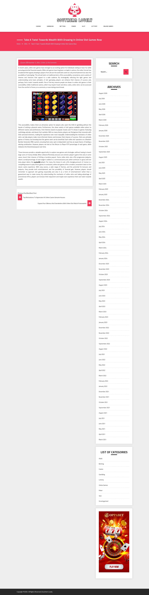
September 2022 (104, 344)
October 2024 (103, 210)
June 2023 (102, 296)
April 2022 (102, 370)
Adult (100, 458)
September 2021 (104, 407)
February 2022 (103, 381)
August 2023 (103, 285)
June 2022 (102, 359)
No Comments (52, 63)
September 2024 (104, 216)
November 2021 (104, 397)
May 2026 (102, 109)
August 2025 (103, 157)
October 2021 (103, 402)
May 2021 (102, 429)
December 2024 (104, 200)
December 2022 (104, 327)
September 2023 (104, 280)
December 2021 (104, 391)
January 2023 (103, 322)
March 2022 (102, 375)
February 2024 (103, 253)
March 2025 (102, 184)
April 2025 (102, 178)
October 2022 (103, 338)
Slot (83, 26)
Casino (38, 26)
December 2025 (104, 136)
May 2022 (102, 365)
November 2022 (104, 333)
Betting (62, 26)
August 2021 (103, 413)
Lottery (94, 26)
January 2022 (103, 386)
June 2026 (102, 104)
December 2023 (104, 264)
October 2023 (103, 274)
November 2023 (104, 269)
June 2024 (102, 232)
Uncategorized (103, 501)
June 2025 (102, 168)
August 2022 (103, 349)
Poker (74, 26)
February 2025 (103, 189)
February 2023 (103, 317)
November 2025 (104, 141)
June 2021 (102, 423)
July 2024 (102, 226)
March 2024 (102, 248)
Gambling (50, 26)
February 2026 (103, 125)
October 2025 (103, 146)
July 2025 (102, 162)
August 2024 (103, 221)
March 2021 (102, 439)
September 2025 (104, 152)
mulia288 (37, 162)
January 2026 (103, 130)
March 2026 (102, 120)
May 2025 (102, 173)
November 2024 (104, 205)
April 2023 (102, 306)
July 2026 (102, 98)
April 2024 (102, 242)
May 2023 (102, 301)
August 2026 (103, 93)
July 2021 (102, 418)
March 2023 (102, 312)
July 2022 (102, 354)
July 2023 (102, 290)
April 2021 (102, 434)
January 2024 (103, 258)
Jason (23, 63)
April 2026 (102, 114)
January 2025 (103, 194)
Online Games (108, 26)
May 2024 (102, 237)
